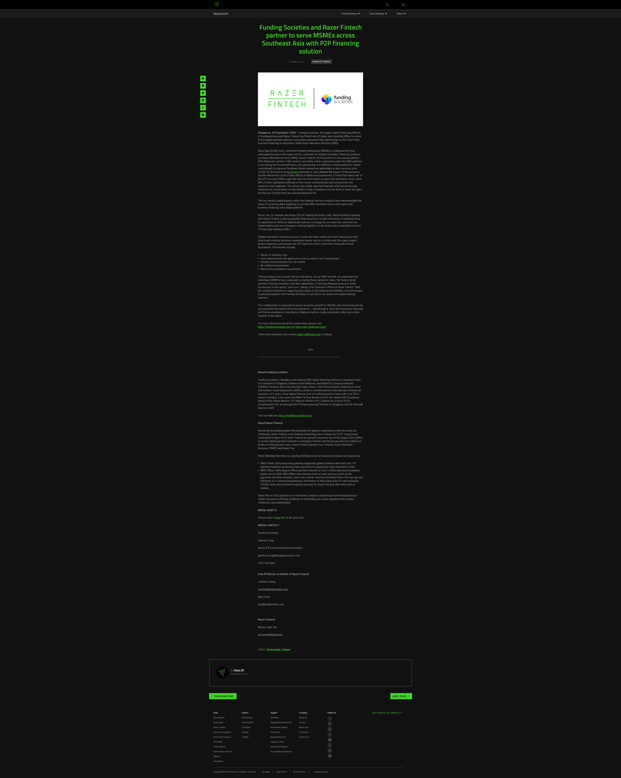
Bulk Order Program (222, 737)
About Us (303, 718)
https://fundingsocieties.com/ (295, 415)
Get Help (274, 718)
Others (400, 14)
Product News (322, 62)
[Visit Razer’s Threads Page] (329, 729)
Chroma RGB (247, 722)
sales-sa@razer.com (308, 334)
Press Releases (377, 14)
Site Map (266, 772)
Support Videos (277, 742)
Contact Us (304, 737)
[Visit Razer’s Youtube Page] (329, 740)
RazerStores (219, 718)
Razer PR (239, 670)
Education (218, 742)
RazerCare (275, 732)
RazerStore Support (279, 727)
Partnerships (274, 649)
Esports (245, 732)
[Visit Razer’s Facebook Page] (329, 718)
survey (294, 172)
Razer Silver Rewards (223, 752)
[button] (215, 713)
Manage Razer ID (278, 737)
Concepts (246, 727)
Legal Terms (281, 772)
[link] (216, 5)
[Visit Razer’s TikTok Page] (329, 745)
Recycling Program (279, 747)
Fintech (286, 649)
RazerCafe (218, 722)
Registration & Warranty (281, 722)
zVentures (303, 732)
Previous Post (224, 696)
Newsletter (218, 761)
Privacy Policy (299, 772)
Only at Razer (219, 747)
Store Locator (219, 727)
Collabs (245, 737)
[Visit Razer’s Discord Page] (329, 756)
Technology (247, 718)
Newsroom (221, 14)
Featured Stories (349, 14)
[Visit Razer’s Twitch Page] (329, 750)
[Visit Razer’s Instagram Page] (329, 724)
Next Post (400, 696)
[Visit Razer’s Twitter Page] (329, 734)
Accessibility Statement (281, 752)
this (278, 517)
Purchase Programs (222, 732)
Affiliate (216, 756)
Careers (302, 722)
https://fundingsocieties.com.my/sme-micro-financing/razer (292, 327)
